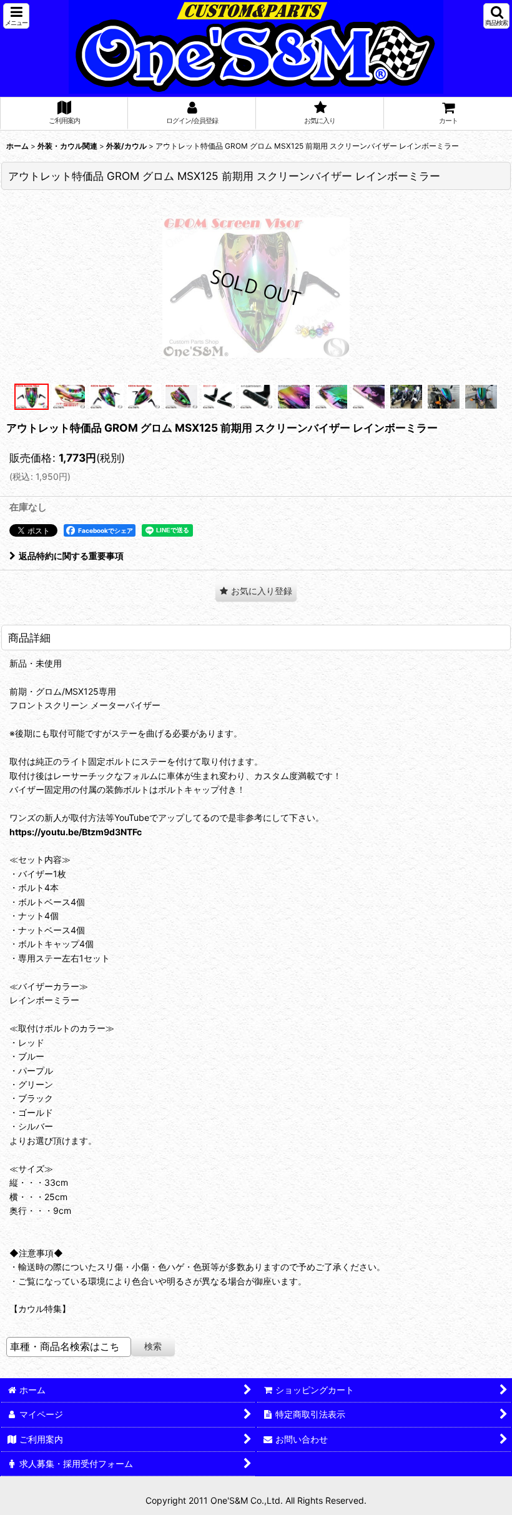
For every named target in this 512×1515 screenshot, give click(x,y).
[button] (16, 16)
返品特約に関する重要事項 (71, 555)
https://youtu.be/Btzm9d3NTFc (75, 832)
